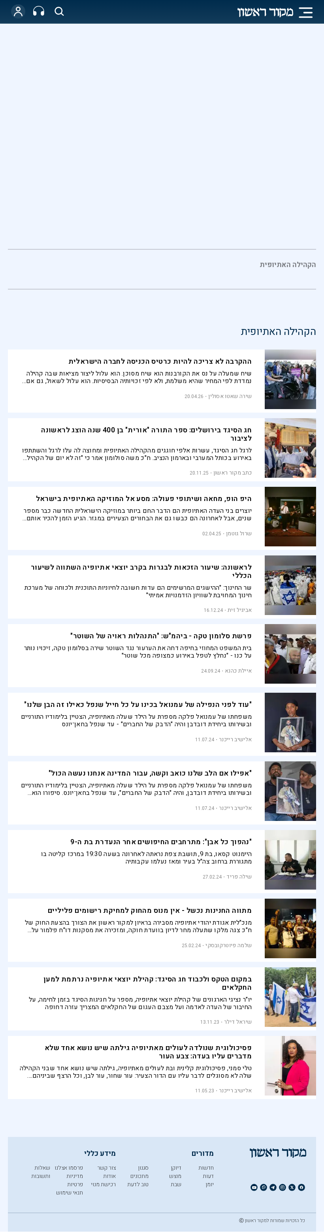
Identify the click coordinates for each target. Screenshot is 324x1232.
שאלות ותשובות (40, 1172)
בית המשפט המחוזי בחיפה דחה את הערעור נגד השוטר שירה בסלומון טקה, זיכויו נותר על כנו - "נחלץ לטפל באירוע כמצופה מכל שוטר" (138, 652)
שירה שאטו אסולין (230, 396)
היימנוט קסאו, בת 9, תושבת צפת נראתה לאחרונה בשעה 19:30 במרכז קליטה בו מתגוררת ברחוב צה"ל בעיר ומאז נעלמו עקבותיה (146, 858)
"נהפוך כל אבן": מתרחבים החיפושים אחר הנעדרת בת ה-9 (161, 842)
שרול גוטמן (239, 533)
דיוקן (176, 1168)
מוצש (175, 1176)
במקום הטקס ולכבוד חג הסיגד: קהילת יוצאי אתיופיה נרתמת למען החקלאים (147, 983)
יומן (209, 1184)
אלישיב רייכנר (235, 739)
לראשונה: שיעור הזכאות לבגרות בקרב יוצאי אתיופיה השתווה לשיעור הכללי (141, 571)
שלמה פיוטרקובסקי (228, 945)
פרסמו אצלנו (69, 1168)
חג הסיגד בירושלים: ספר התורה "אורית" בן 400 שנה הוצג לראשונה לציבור (146, 434)
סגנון (143, 1168)
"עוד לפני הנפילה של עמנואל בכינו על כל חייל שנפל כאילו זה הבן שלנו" (138, 704)
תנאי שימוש (69, 1193)
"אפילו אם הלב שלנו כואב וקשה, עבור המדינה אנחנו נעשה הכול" (150, 773)
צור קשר (106, 1168)
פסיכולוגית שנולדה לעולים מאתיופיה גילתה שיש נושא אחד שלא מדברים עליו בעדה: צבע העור (148, 1052)
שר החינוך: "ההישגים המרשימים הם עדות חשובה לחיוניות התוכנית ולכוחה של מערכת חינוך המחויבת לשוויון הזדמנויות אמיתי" (138, 591)
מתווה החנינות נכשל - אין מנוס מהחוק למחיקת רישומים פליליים (150, 910)
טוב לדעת (138, 1184)
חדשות (206, 1168)
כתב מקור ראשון (232, 473)
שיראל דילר (238, 1022)
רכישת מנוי (103, 1184)
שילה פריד (239, 877)
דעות (208, 1176)
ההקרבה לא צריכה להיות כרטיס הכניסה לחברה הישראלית (160, 361)
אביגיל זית (240, 610)
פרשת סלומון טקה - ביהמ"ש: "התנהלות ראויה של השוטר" (161, 636)
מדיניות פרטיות (74, 1180)
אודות (109, 1176)
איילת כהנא (238, 671)
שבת (176, 1184)
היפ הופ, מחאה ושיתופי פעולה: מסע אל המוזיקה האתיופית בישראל (144, 499)
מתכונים (139, 1176)
